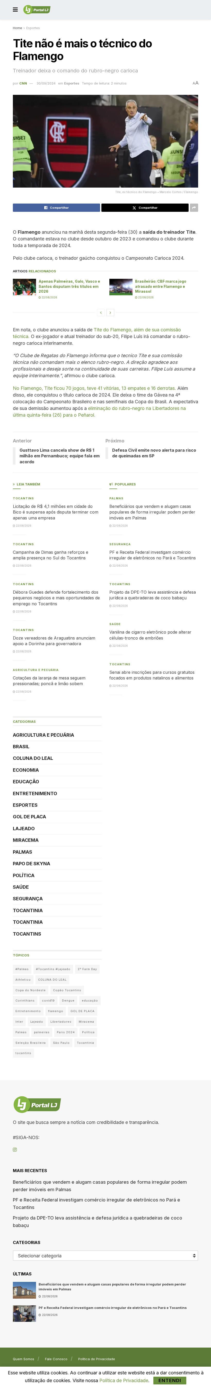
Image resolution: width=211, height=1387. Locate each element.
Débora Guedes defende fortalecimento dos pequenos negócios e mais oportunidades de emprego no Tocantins (56, 598)
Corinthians (25, 1000)
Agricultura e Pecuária (36, 670)
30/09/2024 (46, 83)
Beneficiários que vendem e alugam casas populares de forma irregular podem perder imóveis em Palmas (152, 512)
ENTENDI (170, 1380)
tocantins (23, 1053)
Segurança (28, 898)
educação (90, 1000)
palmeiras (42, 1032)
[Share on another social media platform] (194, 208)
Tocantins (23, 498)
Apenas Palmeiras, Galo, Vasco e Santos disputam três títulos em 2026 (69, 286)
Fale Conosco (56, 1359)
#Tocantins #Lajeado (53, 969)
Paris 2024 (66, 1032)
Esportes (33, 28)
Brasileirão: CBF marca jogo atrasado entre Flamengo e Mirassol (160, 286)
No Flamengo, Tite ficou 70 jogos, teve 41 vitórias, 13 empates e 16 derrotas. (94, 388)
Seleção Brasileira (30, 1043)
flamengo (55, 1011)
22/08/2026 (49, 297)
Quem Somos (23, 1359)
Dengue (68, 1000)
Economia (26, 770)
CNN (23, 83)
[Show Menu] (15, 9)
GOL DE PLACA (29, 816)
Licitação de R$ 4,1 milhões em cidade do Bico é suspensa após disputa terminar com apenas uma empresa (55, 512)
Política (23, 875)
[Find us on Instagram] (15, 1150)
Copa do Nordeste (30, 990)
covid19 (48, 1000)
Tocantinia (28, 910)
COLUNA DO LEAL (33, 758)
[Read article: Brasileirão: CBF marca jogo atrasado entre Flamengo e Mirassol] (121, 287)
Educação (26, 781)
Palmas (22, 852)
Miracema (26, 840)
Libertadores (61, 1021)
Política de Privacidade (96, 1359)
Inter (19, 1021)
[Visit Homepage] (37, 10)
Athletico (23, 979)
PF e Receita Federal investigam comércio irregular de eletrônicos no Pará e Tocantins (113, 1308)
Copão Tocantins (67, 990)
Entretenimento (35, 793)
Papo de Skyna (31, 863)
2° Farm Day (87, 969)
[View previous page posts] (101, 312)
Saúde (21, 887)
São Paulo (61, 1043)
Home (17, 28)
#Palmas (22, 969)
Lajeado (24, 828)
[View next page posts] (110, 312)
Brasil (21, 746)
